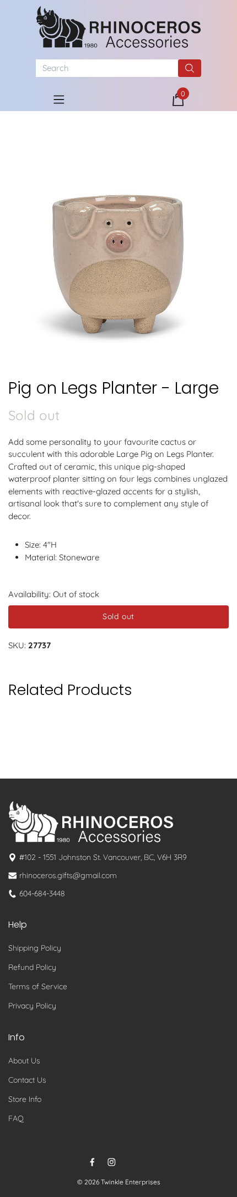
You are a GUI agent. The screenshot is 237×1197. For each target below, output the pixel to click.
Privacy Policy (32, 1006)
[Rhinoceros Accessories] (118, 26)
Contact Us (27, 1080)
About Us (24, 1061)
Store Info (24, 1099)
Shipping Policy (34, 948)
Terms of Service (37, 986)
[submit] (189, 68)
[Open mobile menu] (58, 99)
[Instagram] (111, 1162)
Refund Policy (32, 967)
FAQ (16, 1118)
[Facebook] (92, 1162)
